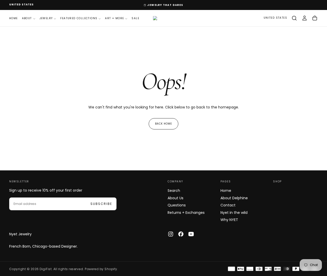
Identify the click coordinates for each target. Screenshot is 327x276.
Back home (163, 124)
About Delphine (234, 198)
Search (174, 190)
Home (13, 18)
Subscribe (101, 204)
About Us (175, 198)
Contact (228, 205)
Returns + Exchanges (186, 212)
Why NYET (229, 219)
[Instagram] (171, 234)
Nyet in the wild (234, 212)
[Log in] (304, 18)
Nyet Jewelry (20, 234)
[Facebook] (181, 234)
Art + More (114, 18)
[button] (21, 4)
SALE (135, 18)
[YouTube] (191, 234)
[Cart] (315, 18)
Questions (177, 205)
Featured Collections (78, 18)
